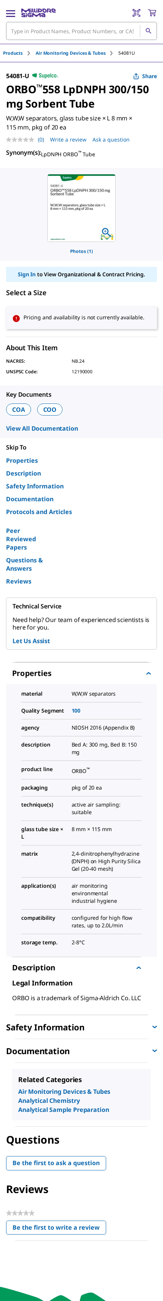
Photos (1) (81, 251)
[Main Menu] (10, 13)
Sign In (27, 274)
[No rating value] (22, 139)
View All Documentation (42, 428)
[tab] (19, 53)
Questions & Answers (24, 564)
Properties (22, 460)
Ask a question (111, 139)
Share (149, 76)
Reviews (18, 581)
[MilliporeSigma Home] (38, 12)
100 (76, 710)
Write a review (68, 139)
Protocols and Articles (39, 512)
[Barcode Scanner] (136, 12)
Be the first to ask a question (56, 1163)
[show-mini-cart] (152, 13)
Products (13, 53)
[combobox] (81, 31)
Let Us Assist (31, 641)
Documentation (29, 499)
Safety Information (35, 486)
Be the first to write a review (59, 1229)
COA (18, 409)
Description (23, 473)
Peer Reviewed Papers (21, 539)
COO (50, 409)
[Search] (148, 31)
